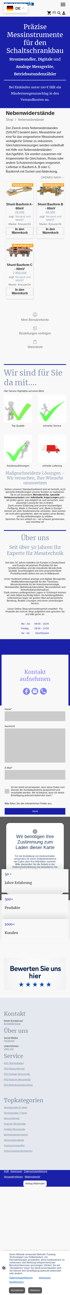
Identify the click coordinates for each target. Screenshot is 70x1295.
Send (35, 811)
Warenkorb (35, 347)
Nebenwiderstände (31, 119)
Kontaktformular (12, 1023)
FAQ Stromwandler (14, 1063)
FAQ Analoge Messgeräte (17, 1079)
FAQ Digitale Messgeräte (17, 1074)
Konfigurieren (16, 1282)
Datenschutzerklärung (21, 1277)
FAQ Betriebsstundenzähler (18, 1085)
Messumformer (12, 1118)
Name (8, 709)
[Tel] (43, 691)
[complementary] (16, 8)
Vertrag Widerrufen (35, 1183)
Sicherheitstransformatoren (18, 1151)
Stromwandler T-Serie (15, 1113)
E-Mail (8, 767)
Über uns (9, 1049)
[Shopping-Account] (63, 13)
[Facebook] (26, 691)
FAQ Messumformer (14, 1068)
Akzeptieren (17, 1290)
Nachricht (10, 726)
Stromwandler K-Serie (15, 1107)
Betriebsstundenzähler (16, 1134)
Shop (9, 119)
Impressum (45, 1277)
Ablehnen (35, 1290)
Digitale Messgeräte (14, 1129)
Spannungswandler (14, 1145)
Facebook (9, 1040)
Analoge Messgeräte (15, 1123)
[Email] (35, 691)
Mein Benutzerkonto (35, 319)
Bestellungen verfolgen (35, 333)
